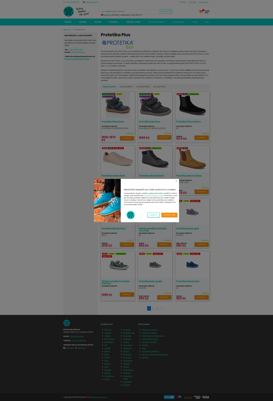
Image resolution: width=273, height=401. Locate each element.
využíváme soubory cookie (153, 195)
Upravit (154, 215)
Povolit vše (169, 215)
